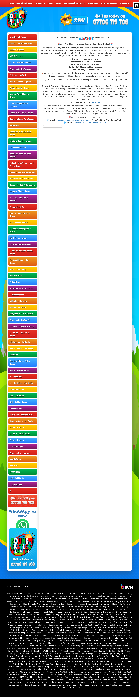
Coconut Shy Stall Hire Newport (70, 640)
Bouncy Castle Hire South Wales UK (64, 619)
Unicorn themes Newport (19, 269)
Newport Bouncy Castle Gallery (21, 348)
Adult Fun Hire (15, 354)
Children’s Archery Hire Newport (67, 635)
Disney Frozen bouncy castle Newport (80, 648)
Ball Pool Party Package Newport (99, 596)
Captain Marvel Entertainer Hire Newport (48, 632)
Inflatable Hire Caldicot (42, 659)
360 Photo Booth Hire (18, 294)
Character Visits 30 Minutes (20, 433)
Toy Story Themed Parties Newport (19, 261)
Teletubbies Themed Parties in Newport (21, 252)
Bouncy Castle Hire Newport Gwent (75, 617)
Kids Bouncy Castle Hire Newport (52, 664)
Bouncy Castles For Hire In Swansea (64, 625)
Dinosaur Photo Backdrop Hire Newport (65, 646)
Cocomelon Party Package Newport (38, 640)
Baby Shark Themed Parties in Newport (21, 362)
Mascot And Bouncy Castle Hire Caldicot (77, 669)
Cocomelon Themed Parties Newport (20, 334)
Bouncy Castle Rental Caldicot (28, 622)
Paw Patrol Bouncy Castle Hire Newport (91, 674)
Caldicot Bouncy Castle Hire (44, 630)
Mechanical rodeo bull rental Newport (20, 155)
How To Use (14, 465)
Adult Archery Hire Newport (19, 593)
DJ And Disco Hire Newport (110, 648)
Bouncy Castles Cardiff (105, 622)
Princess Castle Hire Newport (70, 677)
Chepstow (95, 102)
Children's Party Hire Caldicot (95, 635)
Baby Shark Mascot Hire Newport (36, 596)
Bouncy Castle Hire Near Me (20, 320)
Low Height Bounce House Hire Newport (102, 666)
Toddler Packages (16, 446)
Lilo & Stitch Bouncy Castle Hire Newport (34, 666)
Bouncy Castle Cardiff (29, 606)
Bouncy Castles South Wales (93, 625)
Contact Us (124, 3)
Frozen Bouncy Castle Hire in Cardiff (107, 651)
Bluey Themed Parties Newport (21, 313)
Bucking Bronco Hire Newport (104, 627)
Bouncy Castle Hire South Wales (33, 619)
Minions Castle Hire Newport (32, 672)
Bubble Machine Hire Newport (37, 627)
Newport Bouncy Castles (90, 672)
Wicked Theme (15, 282)
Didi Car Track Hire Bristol (19, 370)
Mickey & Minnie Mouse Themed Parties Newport (21, 164)
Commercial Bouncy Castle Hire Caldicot (35, 643)
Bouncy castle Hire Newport (20, 68)
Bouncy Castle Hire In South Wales (36, 614)
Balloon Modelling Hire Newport (64, 599)
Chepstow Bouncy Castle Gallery (22, 326)
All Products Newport (18, 307)
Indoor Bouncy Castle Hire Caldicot (107, 656)
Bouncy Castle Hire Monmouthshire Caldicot (72, 614)
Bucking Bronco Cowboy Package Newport (70, 627)
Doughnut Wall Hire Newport (46, 651)
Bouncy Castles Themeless (20, 453)
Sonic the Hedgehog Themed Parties (20, 230)
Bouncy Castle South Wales (82, 622)
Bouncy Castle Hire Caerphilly (30, 609)
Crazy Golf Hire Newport (65, 643)
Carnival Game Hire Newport (80, 632)
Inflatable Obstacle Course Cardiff (68, 659)
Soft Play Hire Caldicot (46, 682)
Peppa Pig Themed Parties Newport (19, 199)
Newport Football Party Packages (22, 185)
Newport (92, 83)
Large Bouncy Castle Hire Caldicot (84, 664)
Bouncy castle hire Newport (21, 3)
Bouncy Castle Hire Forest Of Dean (73, 612)
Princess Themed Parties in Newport (20, 214)
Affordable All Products (18, 37)
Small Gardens (15, 471)
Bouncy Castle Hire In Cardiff (102, 612)
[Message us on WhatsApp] (22, 525)
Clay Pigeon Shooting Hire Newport (66, 638)
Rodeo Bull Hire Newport (74, 3)
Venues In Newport (17, 427)
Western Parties (16, 275)
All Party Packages (17, 49)
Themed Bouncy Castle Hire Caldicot (60, 685)
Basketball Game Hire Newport (93, 599)
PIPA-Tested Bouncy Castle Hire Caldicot (37, 677)
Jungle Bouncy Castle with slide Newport (68, 661)
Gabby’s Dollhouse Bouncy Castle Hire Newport (63, 656)
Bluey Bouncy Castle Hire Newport (98, 601)
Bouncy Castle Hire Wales (92, 619)
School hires (93, 3)
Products (40, 3)
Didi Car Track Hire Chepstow (20, 81)
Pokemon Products (17, 207)
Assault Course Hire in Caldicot (78, 593)
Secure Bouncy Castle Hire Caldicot (102, 679)
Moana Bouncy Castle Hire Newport (62, 672)
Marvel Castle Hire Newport (46, 669)
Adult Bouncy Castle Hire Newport (48, 593)
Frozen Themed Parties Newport (22, 112)
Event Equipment (16, 408)
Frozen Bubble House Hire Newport (79, 653)
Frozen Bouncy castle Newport (48, 653)
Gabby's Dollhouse (17, 395)
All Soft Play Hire (16, 56)
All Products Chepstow (18, 301)
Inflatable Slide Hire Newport (21, 141)
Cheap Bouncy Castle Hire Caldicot (36, 635)
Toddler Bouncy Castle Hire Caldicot (93, 685)
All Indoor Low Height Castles (21, 43)
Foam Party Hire (16, 484)
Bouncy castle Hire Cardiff (56, 609)
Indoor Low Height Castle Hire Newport (21, 133)
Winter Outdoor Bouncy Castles (21, 288)
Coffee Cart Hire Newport (96, 640)
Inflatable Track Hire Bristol (20, 342)
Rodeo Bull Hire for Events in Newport (101, 677)
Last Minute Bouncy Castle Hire (21, 383)
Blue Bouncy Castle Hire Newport (30, 601)
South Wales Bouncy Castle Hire (103, 682)
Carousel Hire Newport (104, 632)
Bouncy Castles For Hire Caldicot (22, 421)
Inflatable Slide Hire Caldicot (97, 659)
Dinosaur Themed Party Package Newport (103, 646)
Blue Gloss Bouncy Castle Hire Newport (64, 601)
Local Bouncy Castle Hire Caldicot (68, 666)
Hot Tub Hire (14, 125)
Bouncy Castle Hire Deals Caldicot (41, 612)
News (58, 3)
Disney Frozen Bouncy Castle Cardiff (46, 648)
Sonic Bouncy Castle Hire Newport (73, 682)
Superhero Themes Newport (20, 244)
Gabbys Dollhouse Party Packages (22, 119)
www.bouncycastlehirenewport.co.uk (90, 122)
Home (50, 3)
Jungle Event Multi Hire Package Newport (106, 661)
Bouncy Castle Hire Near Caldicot (22, 414)
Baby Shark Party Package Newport (67, 596)
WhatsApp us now (22, 513)
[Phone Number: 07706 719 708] (110, 22)
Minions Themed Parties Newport (22, 172)
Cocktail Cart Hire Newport (96, 638)
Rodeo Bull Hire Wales (18, 478)
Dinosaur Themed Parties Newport (19, 95)
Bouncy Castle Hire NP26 (103, 617)
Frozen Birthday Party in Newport (75, 651)
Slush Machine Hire (17, 389)
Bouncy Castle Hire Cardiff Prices (107, 609)
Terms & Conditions (109, 3)
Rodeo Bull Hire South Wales (60, 679)
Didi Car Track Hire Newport (20, 88)
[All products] (86, 38)
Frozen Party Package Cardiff (28, 656)
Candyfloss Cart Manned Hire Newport (102, 630)
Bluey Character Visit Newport (36, 604)
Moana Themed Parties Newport (22, 178)
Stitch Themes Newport (18, 238)
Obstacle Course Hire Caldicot (34, 674)
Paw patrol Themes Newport (20, 191)
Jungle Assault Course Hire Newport (33, 661)
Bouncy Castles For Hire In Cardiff (32, 625)
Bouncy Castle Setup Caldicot (55, 622)
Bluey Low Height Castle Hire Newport (68, 604)
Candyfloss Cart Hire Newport (70, 630)
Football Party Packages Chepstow (19, 105)
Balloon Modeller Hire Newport (35, 599)
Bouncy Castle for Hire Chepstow (83, 606)
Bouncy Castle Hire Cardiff (80, 609)
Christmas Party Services (19, 75)
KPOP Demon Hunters (18, 147)
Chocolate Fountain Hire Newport (35, 638)
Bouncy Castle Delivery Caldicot (54, 606)
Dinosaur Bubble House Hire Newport (94, 643)
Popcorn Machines (16, 376)
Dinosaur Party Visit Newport (33, 646)
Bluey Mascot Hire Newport (98, 604)
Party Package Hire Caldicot (60, 674)
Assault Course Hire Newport (20, 62)
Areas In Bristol (15, 459)
